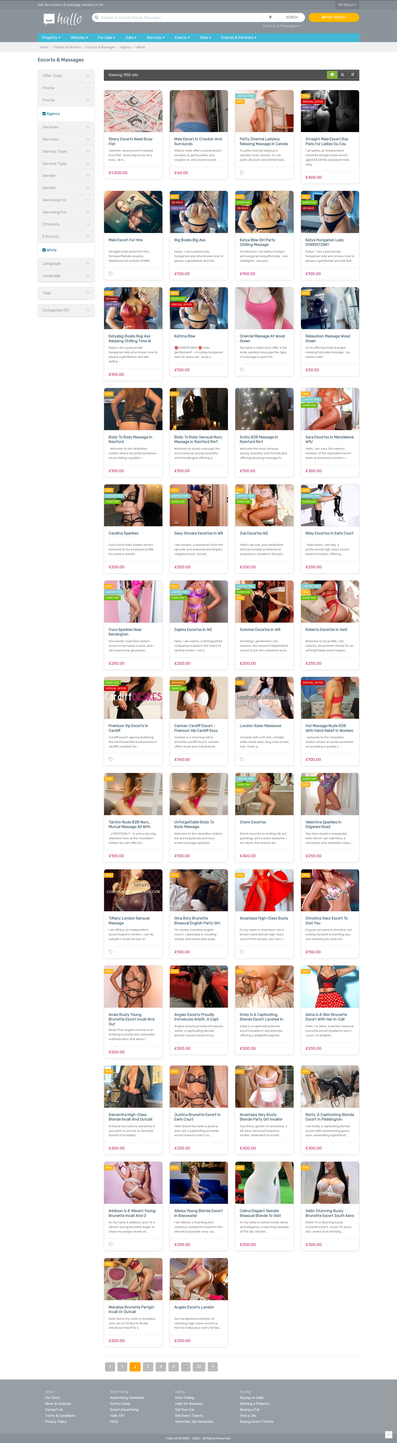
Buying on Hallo (252, 1398)
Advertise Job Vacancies (194, 1422)
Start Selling (184, 1398)
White (140, 47)
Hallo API (117, 1416)
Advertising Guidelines (127, 1398)
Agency (126, 47)
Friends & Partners (67, 47)
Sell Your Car (184, 1410)
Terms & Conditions (60, 1416)
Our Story (52, 1398)
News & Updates (58, 1404)
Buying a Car (250, 1410)
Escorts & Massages (101, 47)
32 (199, 1366)
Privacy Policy (56, 1422)
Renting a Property (254, 1404)
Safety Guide (120, 1404)
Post (335, 17)
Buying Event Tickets (256, 1422)
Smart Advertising (124, 1410)
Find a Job (248, 1416)
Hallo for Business (189, 1404)
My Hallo (346, 5)
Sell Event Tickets (189, 1416)
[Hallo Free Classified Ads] (63, 19)
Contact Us (54, 1410)
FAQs (114, 1422)
